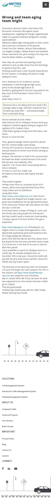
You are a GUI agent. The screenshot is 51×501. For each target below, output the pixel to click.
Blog (4, 444)
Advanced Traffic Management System (19, 391)
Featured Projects (10, 415)
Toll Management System (13, 385)
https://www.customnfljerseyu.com (17, 196)
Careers (5, 456)
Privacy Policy (8, 438)
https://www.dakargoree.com (15, 227)
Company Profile (9, 409)
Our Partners (7, 420)
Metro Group (7, 426)
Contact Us (6, 450)
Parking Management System (15, 397)
